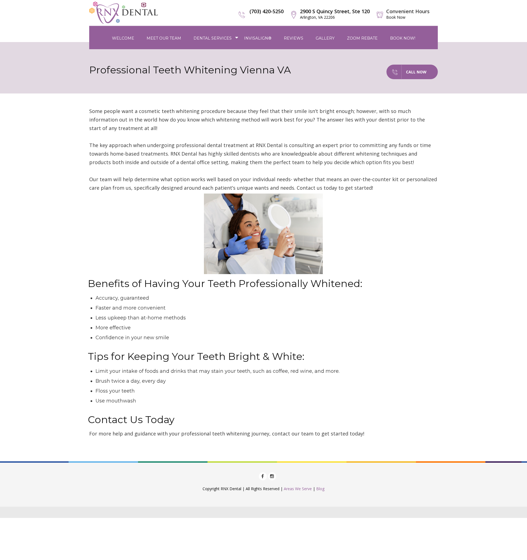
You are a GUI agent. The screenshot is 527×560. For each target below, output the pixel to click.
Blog (320, 488)
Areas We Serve (298, 488)
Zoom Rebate (362, 38)
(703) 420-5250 (267, 11)
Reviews (293, 38)
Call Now (416, 72)
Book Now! (402, 38)
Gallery (325, 38)
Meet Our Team (164, 38)
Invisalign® (257, 38)
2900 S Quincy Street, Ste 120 (335, 14)
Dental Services (213, 38)
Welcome (123, 38)
